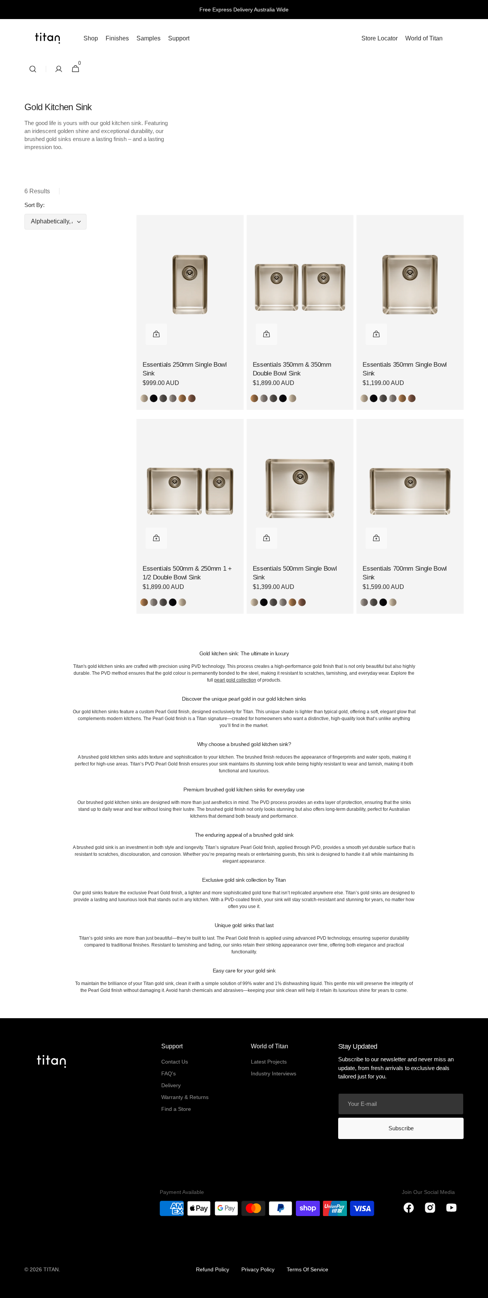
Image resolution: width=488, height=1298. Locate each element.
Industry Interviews (273, 1073)
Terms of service (307, 1269)
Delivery (171, 1085)
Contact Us (174, 1062)
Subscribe (401, 1128)
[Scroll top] (479, 1289)
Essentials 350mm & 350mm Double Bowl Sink (292, 369)
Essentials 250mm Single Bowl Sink (185, 369)
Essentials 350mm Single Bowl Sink (405, 369)
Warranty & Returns (185, 1097)
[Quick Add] (156, 334)
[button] (32, 69)
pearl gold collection (235, 680)
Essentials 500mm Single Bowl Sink (295, 573)
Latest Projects (269, 1062)
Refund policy (212, 1269)
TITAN (51, 1269)
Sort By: (34, 205)
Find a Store (176, 1109)
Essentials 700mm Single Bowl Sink (405, 573)
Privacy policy (257, 1269)
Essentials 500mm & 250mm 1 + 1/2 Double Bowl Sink (187, 573)
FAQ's (168, 1073)
